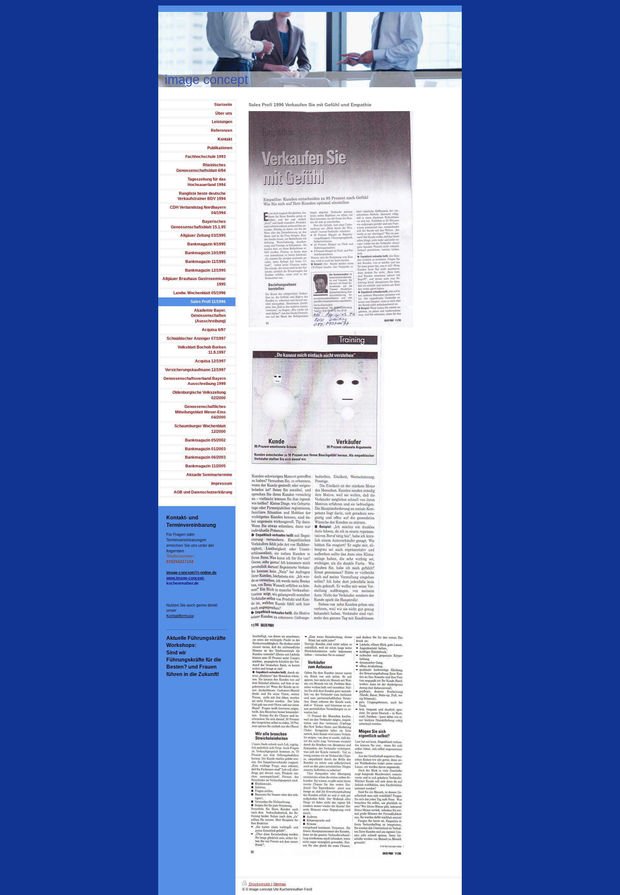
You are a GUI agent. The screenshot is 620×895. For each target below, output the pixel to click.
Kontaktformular (180, 616)
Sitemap (279, 884)
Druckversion (259, 884)
